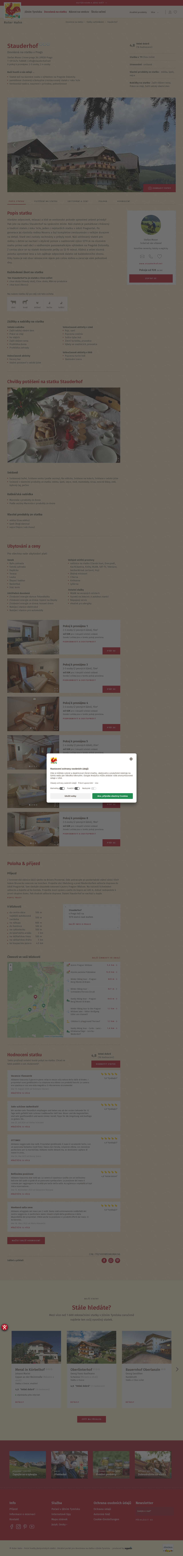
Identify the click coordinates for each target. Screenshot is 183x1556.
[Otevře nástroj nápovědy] (4, 1327)
